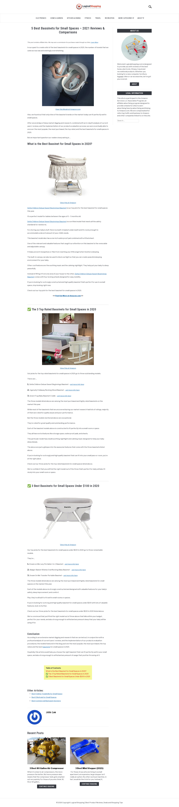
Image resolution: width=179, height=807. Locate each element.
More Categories (125, 18)
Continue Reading (46, 786)
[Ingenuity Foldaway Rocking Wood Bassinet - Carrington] (68, 106)
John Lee (51, 712)
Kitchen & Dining (74, 18)
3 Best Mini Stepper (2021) (89, 768)
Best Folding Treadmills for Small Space (46, 694)
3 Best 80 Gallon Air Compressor (47, 768)
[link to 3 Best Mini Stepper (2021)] (89, 750)
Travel (98, 18)
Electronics (41, 18)
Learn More (94, 42)
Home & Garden (56, 18)
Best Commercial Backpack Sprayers (46, 701)
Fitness (88, 18)
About (140, 18)
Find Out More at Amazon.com (68, 296)
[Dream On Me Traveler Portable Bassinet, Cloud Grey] (68, 541)
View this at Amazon (68, 203)
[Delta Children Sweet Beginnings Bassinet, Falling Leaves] (68, 199)
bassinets (46, 647)
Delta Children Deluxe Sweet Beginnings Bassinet (46, 208)
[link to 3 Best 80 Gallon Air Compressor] (46, 750)
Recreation (109, 18)
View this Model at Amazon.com (67, 109)
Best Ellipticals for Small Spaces (43, 697)
